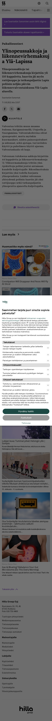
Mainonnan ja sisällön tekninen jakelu (19, 390)
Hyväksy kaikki (26, 411)
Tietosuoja (26, 423)
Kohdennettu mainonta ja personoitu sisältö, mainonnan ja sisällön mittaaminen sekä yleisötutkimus (21, 354)
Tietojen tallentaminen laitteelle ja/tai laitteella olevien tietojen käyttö (23, 347)
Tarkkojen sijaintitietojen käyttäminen (18, 369)
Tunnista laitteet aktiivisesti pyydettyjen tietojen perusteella (23, 374)
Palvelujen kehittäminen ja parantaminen (20, 360)
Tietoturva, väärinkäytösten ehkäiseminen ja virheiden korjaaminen (21, 385)
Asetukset (26, 417)
